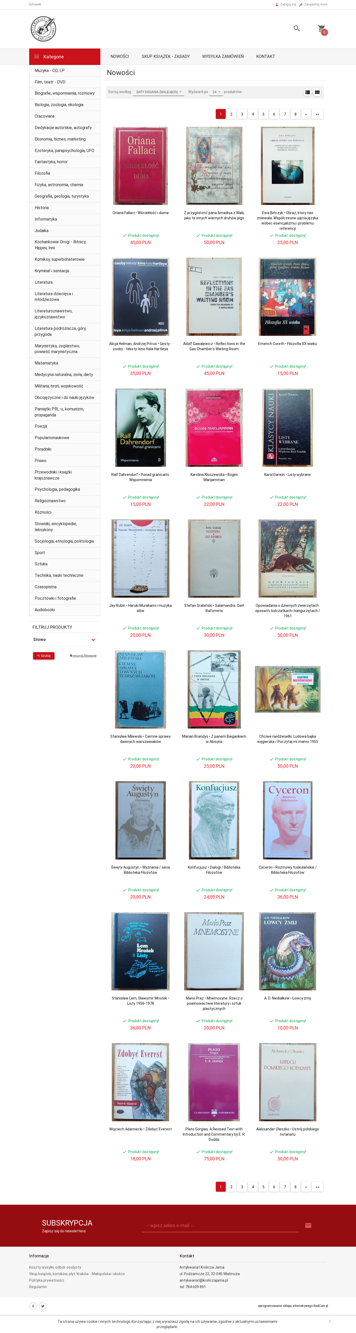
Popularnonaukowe (52, 437)
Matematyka (46, 363)
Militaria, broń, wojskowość (59, 386)
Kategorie (53, 56)
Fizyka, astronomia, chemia (59, 184)
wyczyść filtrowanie (84, 655)
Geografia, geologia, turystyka (62, 196)
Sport (40, 552)
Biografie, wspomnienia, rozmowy (65, 93)
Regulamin (38, 1287)
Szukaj (45, 656)
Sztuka (41, 563)
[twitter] (43, 1306)
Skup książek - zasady (166, 56)
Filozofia (42, 173)
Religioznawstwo (50, 500)
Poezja (41, 426)
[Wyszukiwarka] (290, 29)
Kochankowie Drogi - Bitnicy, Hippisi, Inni (60, 244)
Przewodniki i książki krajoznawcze (53, 475)
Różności (43, 512)
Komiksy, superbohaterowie (60, 259)
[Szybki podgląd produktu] (165, 129)
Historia (42, 207)
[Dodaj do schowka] (165, 141)
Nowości (120, 56)
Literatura (44, 282)
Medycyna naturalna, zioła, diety (64, 374)
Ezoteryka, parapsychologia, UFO (64, 150)
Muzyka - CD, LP (50, 70)
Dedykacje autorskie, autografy (63, 127)
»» (317, 114)
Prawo (40, 460)
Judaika (41, 230)
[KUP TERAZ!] (164, 155)
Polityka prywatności (46, 1280)
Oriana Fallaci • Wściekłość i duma (141, 213)
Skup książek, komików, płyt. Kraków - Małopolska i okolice (77, 1274)
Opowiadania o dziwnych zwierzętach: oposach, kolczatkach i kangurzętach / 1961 (287, 610)
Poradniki (43, 449)
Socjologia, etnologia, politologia (64, 541)
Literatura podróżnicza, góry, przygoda (60, 331)
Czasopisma (46, 586)
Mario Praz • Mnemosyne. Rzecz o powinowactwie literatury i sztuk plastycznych (214, 1003)
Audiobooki (45, 609)
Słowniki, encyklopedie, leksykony (56, 526)
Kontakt (265, 56)
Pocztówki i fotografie (55, 598)
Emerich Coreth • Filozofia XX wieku (287, 344)
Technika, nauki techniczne (59, 575)
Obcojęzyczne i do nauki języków (64, 397)
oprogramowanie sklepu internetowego (285, 1306)
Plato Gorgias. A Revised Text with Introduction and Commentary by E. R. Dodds (214, 1134)
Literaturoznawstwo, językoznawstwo (53, 313)
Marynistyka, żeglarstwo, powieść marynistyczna (57, 348)
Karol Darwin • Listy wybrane (287, 474)
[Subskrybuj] (308, 1225)
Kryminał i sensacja (52, 270)
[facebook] (33, 1306)
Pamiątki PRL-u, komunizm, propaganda (59, 412)
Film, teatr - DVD (50, 82)
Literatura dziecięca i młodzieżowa (54, 296)
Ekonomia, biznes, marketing (60, 139)
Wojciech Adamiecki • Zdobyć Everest (140, 1129)
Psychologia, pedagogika (57, 489)
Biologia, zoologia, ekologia (59, 104)
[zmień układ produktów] (307, 92)
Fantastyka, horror (51, 161)
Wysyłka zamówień (223, 56)
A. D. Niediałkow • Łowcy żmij (287, 998)
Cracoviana (44, 116)
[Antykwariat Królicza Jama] (43, 29)
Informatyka (46, 219)
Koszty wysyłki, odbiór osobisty (55, 1267)
